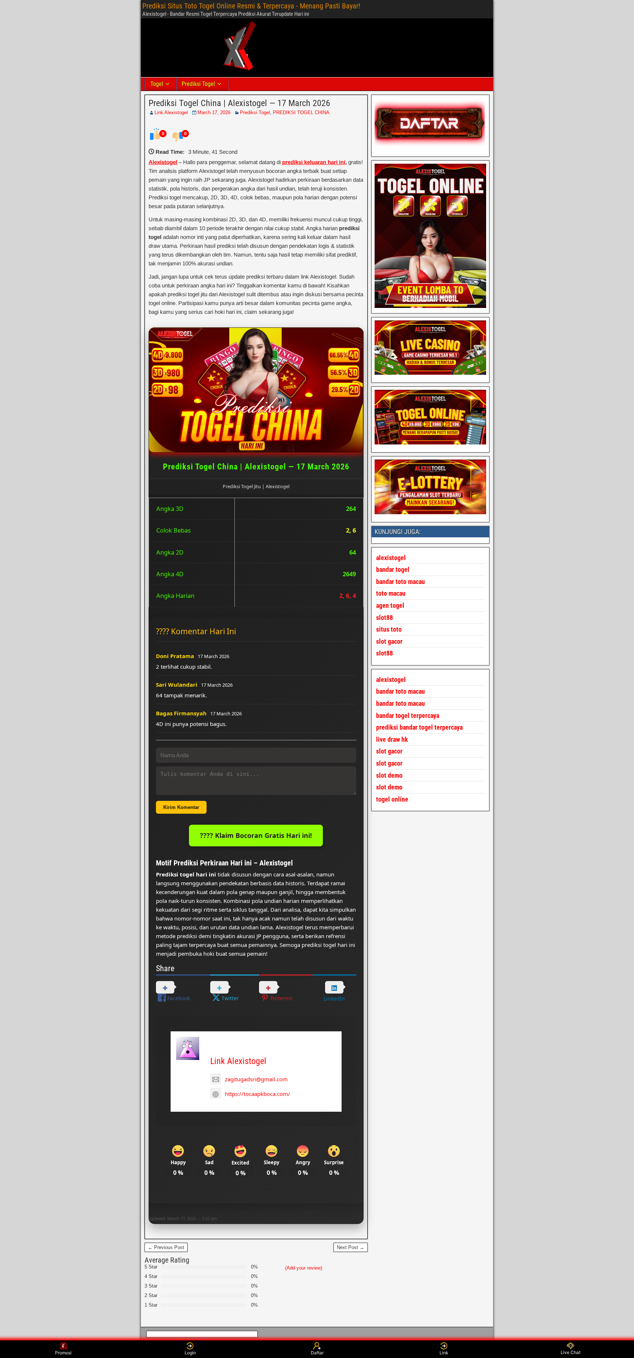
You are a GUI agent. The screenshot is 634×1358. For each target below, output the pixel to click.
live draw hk (392, 739)
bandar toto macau (400, 581)
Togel (156, 83)
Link (444, 1352)
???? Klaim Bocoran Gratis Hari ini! (256, 835)
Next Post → (350, 1247)
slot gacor (389, 641)
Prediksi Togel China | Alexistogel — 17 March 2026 (239, 103)
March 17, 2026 (213, 112)
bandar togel (392, 569)
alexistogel (391, 679)
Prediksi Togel (198, 83)
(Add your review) (303, 1268)
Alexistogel (163, 162)
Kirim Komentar (181, 807)
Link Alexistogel (171, 112)
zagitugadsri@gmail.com (256, 1079)
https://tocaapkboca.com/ (257, 1093)
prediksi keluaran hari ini (313, 162)
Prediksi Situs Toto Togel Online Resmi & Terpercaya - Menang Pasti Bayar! (251, 5)
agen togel (390, 605)
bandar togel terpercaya (407, 715)
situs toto (389, 629)
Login (190, 1352)
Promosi (63, 1352)
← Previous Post (166, 1247)
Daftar (317, 1352)
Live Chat (570, 1352)
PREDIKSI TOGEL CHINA (301, 112)
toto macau (390, 593)
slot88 (384, 653)
